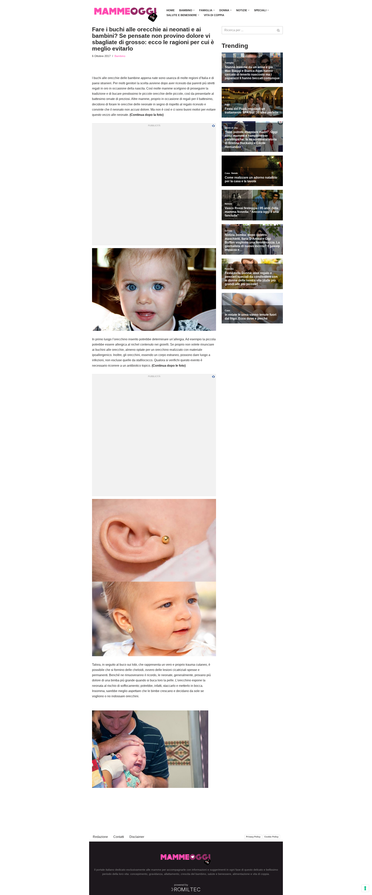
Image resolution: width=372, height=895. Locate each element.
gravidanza (156, 873)
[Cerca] (278, 30)
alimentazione (241, 873)
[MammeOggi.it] (126, 12)
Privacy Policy (253, 836)
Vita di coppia (214, 15)
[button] (194, 10)
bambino (200, 873)
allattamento (171, 873)
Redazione (100, 836)
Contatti (118, 836)
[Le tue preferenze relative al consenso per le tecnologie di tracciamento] (365, 888)
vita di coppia (261, 873)
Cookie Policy (271, 836)
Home (170, 10)
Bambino (120, 56)
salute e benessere (219, 873)
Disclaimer (136, 836)
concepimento (138, 873)
